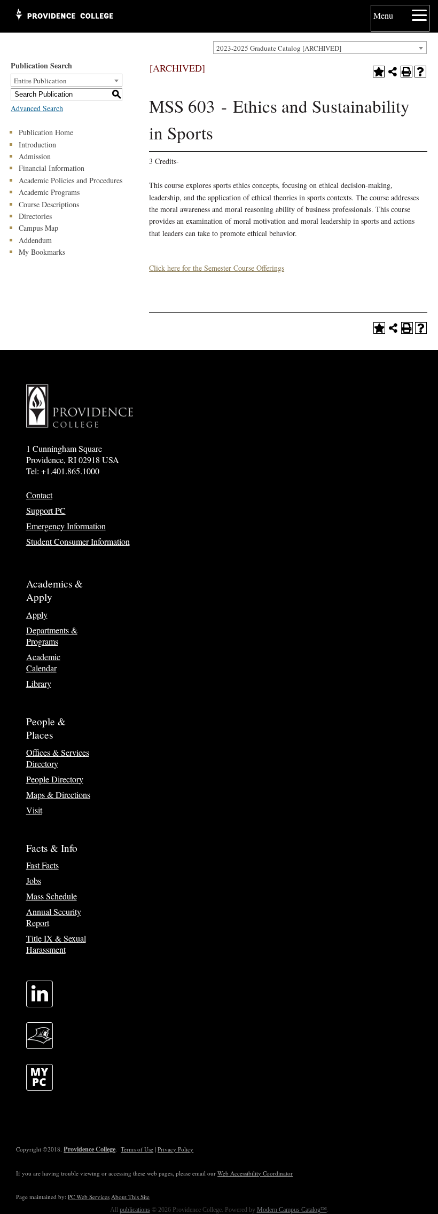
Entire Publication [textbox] (40, 80)
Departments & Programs (51, 635)
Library (38, 683)
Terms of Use (137, 1149)
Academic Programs (49, 192)
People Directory (54, 779)
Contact (39, 494)
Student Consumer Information (78, 541)
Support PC (46, 510)
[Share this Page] (392, 71)
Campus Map (38, 228)
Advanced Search (37, 108)
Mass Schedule (51, 896)
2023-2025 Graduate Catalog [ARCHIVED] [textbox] (278, 48)
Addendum (35, 240)
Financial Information (51, 168)
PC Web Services (89, 1197)
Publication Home (46, 132)
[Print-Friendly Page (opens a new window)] (406, 71)
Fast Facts (42, 865)
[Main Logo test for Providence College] (63, 16)
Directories (35, 216)
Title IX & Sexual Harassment (56, 944)
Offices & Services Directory (57, 758)
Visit (34, 810)
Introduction (37, 144)
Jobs (33, 880)
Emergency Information (66, 525)
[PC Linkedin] (39, 1003)
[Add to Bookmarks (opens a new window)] (379, 71)
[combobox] (320, 47)
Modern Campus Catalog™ (292, 1209)
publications (135, 1209)
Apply (37, 614)
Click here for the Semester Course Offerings (216, 268)
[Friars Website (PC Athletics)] (39, 1045)
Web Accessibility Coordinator (255, 1173)
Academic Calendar (43, 662)
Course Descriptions (49, 204)
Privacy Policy (175, 1149)
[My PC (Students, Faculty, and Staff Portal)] (39, 1087)
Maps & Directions (58, 794)
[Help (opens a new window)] (420, 71)
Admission (35, 156)
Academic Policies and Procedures (70, 180)
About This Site (130, 1197)
